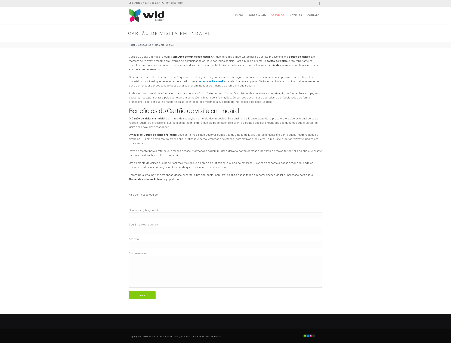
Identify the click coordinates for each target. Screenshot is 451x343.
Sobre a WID (257, 15)
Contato (313, 15)
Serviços (278, 15)
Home (132, 45)
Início (239, 15)
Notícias (296, 15)
